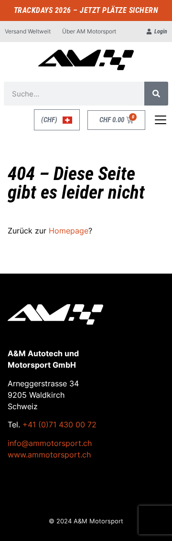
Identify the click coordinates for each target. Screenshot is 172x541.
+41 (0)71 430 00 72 (59, 424)
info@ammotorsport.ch (50, 443)
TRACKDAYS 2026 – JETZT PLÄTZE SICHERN (86, 10)
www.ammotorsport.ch (49, 454)
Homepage (68, 230)
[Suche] (156, 94)
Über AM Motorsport (89, 31)
